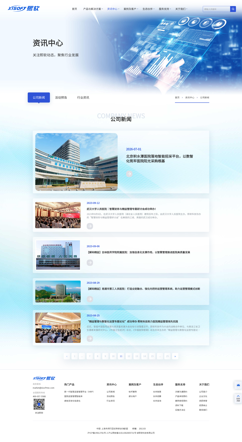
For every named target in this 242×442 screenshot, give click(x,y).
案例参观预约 (181, 401)
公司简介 (203, 392)
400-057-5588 (39, 396)
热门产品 (69, 384)
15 (152, 356)
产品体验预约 (181, 396)
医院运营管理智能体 (73, 396)
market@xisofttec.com (43, 388)
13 (136, 356)
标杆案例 (133, 392)
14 (144, 356)
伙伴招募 (157, 396)
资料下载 (179, 405)
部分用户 (133, 396)
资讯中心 (112, 9)
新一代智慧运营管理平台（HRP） (79, 392)
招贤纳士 (203, 405)
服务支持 (164, 9)
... (82, 356)
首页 (74, 9)
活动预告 (61, 97)
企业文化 (203, 396)
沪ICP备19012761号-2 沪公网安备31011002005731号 (111, 433)
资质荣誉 (203, 401)
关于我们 (180, 9)
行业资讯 (83, 97)
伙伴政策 (157, 392)
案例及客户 (130, 9)
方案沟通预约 (181, 392)
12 (129, 356)
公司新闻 (39, 97)
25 (167, 356)
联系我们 (203, 410)
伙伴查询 (157, 401)
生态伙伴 (148, 9)
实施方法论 (180, 410)
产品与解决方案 (92, 9)
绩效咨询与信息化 (72, 401)
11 (121, 356)
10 (113, 356)
